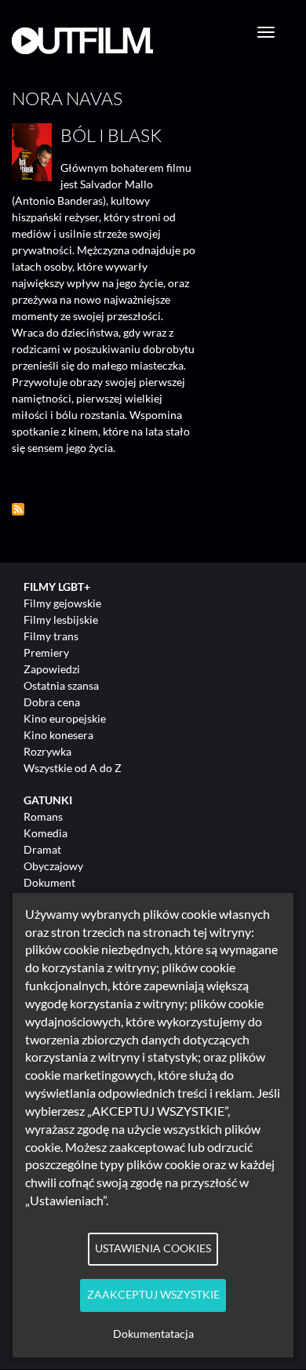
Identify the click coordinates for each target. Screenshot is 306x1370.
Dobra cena (52, 702)
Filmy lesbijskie (61, 619)
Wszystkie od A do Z (73, 767)
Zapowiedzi (52, 669)
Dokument (49, 882)
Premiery (46, 652)
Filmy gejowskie (62, 603)
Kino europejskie (65, 718)
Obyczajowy (53, 866)
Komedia (45, 833)
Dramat (42, 849)
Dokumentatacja (153, 1334)
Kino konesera (58, 734)
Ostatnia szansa (61, 685)
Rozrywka (47, 751)
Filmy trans (51, 636)
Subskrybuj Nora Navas (18, 509)
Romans (43, 816)
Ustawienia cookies (153, 1248)
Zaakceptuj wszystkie (153, 1294)
